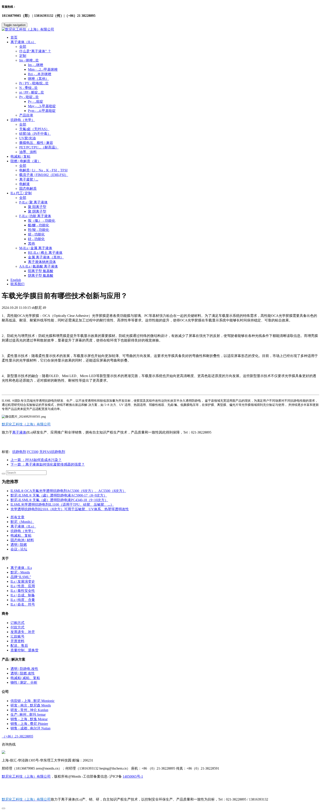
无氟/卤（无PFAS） (34, 129)
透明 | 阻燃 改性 (22, 673)
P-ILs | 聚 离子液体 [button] (33, 202)
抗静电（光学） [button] (22, 120)
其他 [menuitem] (31, 243)
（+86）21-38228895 (17, 736)
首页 (13, 37)
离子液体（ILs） (23, 526)
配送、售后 (19, 645)
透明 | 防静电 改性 (24, 669)
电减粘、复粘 (20, 535)
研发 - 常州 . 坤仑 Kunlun (29, 710)
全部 (22, 46)
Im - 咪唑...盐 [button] (29, 60)
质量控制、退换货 (24, 650)
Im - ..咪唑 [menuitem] (35, 65)
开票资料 (17, 641)
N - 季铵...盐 (28, 88)
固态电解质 (28, 188)
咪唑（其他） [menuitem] (38, 78)
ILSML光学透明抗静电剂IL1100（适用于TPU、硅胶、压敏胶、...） (62, 504)
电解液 (24, 184)
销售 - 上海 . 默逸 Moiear (29, 719)
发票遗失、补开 (22, 632)
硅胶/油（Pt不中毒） (35, 133)
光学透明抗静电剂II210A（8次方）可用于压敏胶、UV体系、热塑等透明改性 (69, 509)
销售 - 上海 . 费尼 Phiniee (29, 724)
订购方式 (17, 623)
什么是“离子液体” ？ (35, 51)
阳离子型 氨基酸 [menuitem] (40, 271)
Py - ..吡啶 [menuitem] (35, 101)
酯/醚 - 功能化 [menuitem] (38, 225)
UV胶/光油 (27, 138)
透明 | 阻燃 (18, 544)
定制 (22, 56)
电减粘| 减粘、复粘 (25, 678)
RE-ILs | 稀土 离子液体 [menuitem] (45, 252)
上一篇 (36, 460)
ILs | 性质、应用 (22, 586)
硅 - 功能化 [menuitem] (36, 239)
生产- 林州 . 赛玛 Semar (28, 714)
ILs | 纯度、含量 (22, 600)
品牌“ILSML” (20, 577)
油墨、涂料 (28, 152)
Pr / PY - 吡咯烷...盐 (34, 83)
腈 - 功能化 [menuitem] (36, 234)
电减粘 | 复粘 (20, 156)
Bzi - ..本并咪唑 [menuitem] (39, 74)
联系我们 (17, 284)
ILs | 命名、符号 (22, 604)
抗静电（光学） (22, 531)
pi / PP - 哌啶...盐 (31, 92)
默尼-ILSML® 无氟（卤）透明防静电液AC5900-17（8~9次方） (58, 495)
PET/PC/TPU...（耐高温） (39, 147)
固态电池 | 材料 (22, 540)
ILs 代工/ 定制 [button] (21, 193)
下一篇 (47, 464)
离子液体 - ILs (21, 568)
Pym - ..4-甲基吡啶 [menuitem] (42, 111)
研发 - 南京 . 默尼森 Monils (30, 705)
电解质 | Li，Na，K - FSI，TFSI (43, 170)
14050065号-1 (133, 776)
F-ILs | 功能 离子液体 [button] (35, 216)
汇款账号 (17, 636)
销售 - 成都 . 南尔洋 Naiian (30, 728)
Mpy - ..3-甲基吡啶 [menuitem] (42, 106)
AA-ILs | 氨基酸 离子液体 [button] (38, 266)
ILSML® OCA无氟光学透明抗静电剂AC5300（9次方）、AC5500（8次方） (68, 491)
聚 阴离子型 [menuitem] (37, 211)
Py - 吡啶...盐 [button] (29, 97)
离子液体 (19, 432)
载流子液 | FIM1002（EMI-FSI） (43, 175)
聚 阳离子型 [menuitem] (37, 207)
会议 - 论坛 (18, 549)
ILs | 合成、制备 (22, 595)
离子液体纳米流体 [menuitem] (42, 262)
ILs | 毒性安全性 (22, 590)
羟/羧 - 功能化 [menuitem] (38, 230)
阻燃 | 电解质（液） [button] (25, 161)
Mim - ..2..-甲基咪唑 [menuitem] (43, 69)
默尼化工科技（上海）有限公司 (26, 776)
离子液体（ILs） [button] (23, 42)
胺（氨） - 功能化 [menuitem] (41, 220)
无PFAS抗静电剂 (52, 452)
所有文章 (17, 517)
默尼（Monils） (22, 522)
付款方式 (17, 627)
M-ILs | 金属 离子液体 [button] (35, 248)
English (15, 280)
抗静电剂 (19, 452)
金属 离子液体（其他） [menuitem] (46, 257)
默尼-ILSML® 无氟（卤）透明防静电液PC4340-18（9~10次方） (59, 500)
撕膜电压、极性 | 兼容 (36, 143)
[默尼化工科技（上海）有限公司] (160, 29)
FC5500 (32, 452)
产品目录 (26, 115)
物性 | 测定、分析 (23, 682)
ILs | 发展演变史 (22, 581)
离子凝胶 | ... (28, 179)
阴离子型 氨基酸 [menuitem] (40, 275)
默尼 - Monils (20, 572)
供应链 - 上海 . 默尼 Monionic (32, 701)
